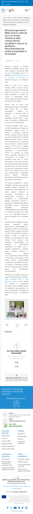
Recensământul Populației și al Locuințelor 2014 (7, 463)
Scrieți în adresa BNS (8, 449)
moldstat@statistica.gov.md (17, 421)
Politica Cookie (18, 486)
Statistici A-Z (21, 434)
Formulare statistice (24, 459)
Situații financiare (23, 462)
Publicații (20, 439)
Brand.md (20, 511)
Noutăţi (14, 17)
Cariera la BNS (6, 441)
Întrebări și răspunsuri (8, 446)
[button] (24, 302)
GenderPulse (6, 459)
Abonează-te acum (15, 398)
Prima (4, 17)
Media (9, 17)
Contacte (4, 438)
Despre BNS (5, 436)
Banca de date (22, 436)
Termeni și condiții (8, 486)
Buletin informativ (7, 443)
